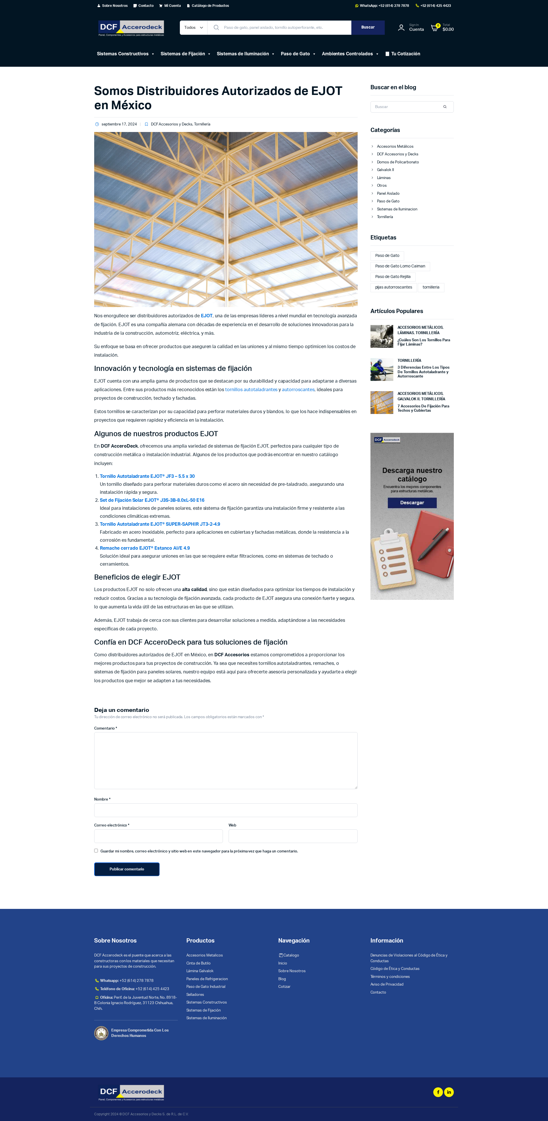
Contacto (146, 5)
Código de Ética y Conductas (395, 969)
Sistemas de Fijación (183, 54)
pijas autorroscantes (393, 287)
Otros (382, 186)
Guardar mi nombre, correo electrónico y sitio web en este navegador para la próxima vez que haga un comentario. (199, 851)
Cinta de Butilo (198, 963)
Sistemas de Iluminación (206, 1018)
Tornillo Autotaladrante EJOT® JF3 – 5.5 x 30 (147, 476)
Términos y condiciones (390, 977)
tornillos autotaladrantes (251, 389)
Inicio (282, 963)
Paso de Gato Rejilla (393, 277)
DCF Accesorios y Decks (171, 124)
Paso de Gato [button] (295, 54)
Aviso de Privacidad (387, 984)
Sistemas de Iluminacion (397, 209)
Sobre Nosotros (115, 5)
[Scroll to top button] (535, 1108)
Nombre (102, 799)
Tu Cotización (405, 54)
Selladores (195, 995)
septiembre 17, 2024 (119, 124)
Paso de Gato (388, 201)
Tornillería (202, 124)
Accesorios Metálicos (395, 147)
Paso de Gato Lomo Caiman (400, 266)
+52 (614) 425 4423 (435, 5)
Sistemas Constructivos (206, 1002)
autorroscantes (298, 389)
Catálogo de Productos (210, 5)
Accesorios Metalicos (204, 955)
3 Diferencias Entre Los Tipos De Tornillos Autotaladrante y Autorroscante (424, 372)
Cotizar (284, 987)
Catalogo (291, 955)
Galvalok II (385, 170)
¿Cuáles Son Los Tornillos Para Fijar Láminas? (424, 342)
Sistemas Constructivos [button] (123, 54)
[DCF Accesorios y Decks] (131, 27)
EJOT (207, 316)
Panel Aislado (388, 194)
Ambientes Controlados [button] (347, 54)
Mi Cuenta (172, 5)
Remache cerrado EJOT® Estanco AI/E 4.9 (145, 548)
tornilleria (431, 287)
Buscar (368, 27)
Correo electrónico (111, 825)
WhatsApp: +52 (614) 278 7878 (384, 5)
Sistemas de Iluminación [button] (243, 54)
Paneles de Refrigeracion (207, 979)
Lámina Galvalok (200, 971)
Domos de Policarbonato (398, 162)
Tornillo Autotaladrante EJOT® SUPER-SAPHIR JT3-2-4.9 (160, 524)
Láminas (384, 178)
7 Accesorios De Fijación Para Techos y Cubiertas (423, 409)
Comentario (105, 728)
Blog (282, 979)
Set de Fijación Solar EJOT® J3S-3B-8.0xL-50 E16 (152, 500)
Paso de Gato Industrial (205, 987)
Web (232, 825)
